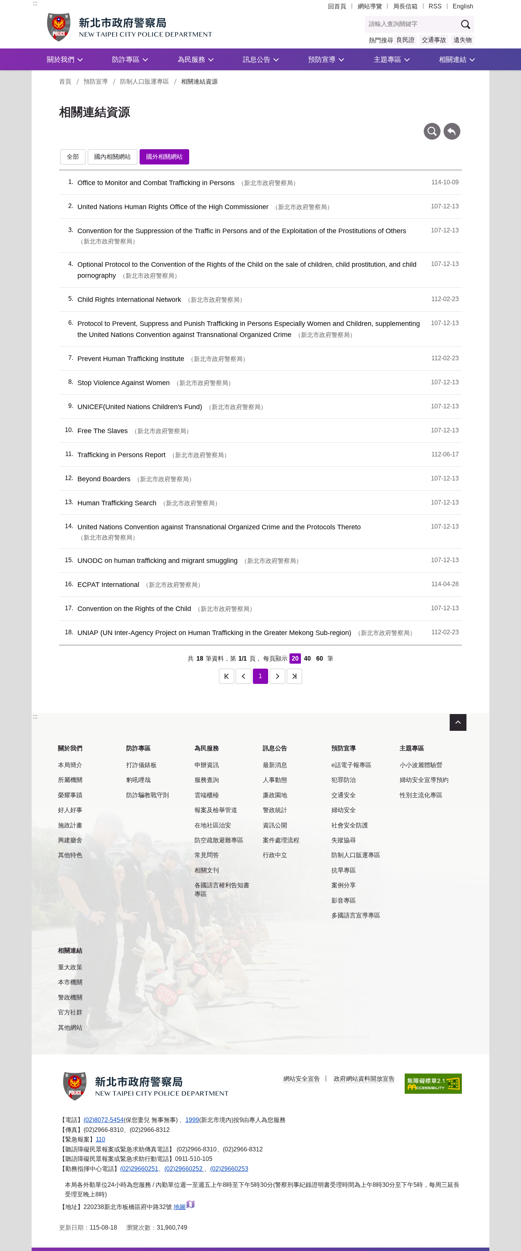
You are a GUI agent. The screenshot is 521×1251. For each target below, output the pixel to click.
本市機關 (70, 982)
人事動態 (275, 780)
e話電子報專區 (351, 765)
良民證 (405, 40)
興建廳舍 (70, 840)
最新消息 (275, 765)
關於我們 (60, 59)
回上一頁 (452, 126)
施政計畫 (70, 825)
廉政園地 (275, 795)
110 (100, 1139)
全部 (73, 156)
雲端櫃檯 (207, 795)
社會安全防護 (349, 825)
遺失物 (462, 40)
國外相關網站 (164, 156)
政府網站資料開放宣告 (364, 1078)
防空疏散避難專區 (219, 840)
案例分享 (343, 885)
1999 (192, 1120)
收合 (458, 722)
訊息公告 (256, 59)
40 (307, 658)
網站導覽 (370, 6)
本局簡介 (70, 765)
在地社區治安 (213, 825)
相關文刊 (207, 870)
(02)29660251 (139, 1169)
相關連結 (452, 59)
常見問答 (207, 855)
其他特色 (70, 855)
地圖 (180, 1207)
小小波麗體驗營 (421, 765)
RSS (435, 6)
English (463, 6)
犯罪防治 (343, 780)
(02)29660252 (184, 1169)
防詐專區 (126, 59)
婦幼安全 (343, 810)
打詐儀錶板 (141, 765)
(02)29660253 (229, 1169)
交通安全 (343, 795)
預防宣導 (322, 59)
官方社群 (70, 1012)
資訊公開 (275, 825)
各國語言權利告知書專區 (222, 889)
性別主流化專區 (421, 795)
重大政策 (70, 967)
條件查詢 (432, 126)
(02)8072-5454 (104, 1120)
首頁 (65, 81)
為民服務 (191, 59)
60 (319, 658)
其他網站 (70, 1027)
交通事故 (434, 40)
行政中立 (275, 855)
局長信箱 (405, 6)
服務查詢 (207, 780)
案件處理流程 (281, 840)
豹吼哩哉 (138, 780)
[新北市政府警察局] (147, 27)
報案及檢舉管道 (216, 810)
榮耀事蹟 (70, 795)
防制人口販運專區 (144, 81)
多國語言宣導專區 (355, 915)
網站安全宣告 (301, 1078)
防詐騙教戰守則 (147, 795)
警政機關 (70, 997)
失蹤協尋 (343, 840)
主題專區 (387, 59)
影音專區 (343, 900)
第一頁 (226, 676)
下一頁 (277, 676)
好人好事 (70, 810)
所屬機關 (70, 780)
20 (295, 658)
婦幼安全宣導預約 (424, 780)
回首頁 (337, 6)
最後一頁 (294, 676)
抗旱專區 (343, 870)
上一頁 (243, 676)
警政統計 (275, 810)
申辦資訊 (207, 765)
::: (35, 3)
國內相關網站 (112, 156)
